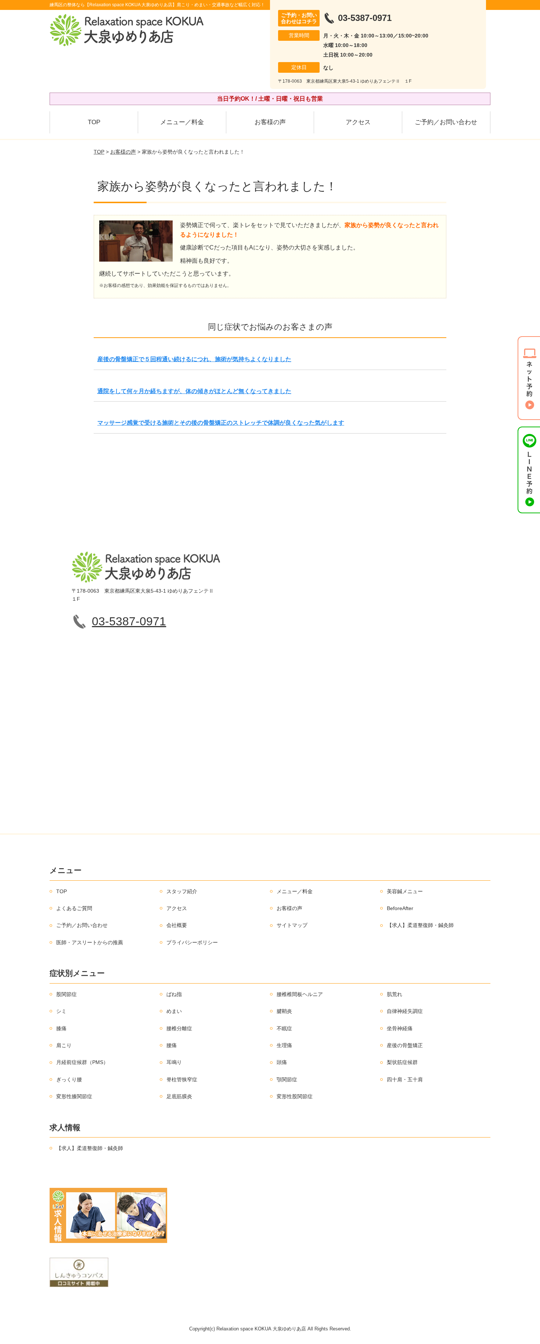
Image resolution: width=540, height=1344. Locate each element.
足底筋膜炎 (179, 1096)
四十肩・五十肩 (405, 1079)
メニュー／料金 (182, 122)
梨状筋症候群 (402, 1062)
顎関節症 (287, 1079)
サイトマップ (292, 925)
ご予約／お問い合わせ (446, 122)
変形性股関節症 (295, 1096)
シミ (61, 1011)
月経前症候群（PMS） (82, 1062)
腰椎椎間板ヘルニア (300, 994)
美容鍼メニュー (405, 891)
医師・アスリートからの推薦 (89, 942)
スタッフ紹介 (181, 891)
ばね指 (174, 994)
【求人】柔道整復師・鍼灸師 (420, 925)
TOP (94, 122)
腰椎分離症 (179, 1028)
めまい (174, 1011)
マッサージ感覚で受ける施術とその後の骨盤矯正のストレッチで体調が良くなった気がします (220, 423)
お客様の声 (270, 122)
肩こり (64, 1045)
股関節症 (66, 994)
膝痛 (61, 1028)
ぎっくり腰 (69, 1079)
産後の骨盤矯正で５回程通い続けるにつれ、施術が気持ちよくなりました (194, 359)
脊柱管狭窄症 (181, 1079)
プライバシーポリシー (192, 942)
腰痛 (171, 1045)
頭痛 (282, 1062)
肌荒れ (394, 994)
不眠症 (284, 1028)
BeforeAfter (400, 908)
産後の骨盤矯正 (405, 1045)
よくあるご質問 (74, 908)
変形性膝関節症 (74, 1096)
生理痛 (284, 1045)
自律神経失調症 (405, 1011)
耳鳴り (174, 1062)
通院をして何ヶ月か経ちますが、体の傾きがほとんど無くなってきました (194, 391)
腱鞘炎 (284, 1011)
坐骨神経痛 (400, 1028)
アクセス (358, 122)
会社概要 (176, 925)
